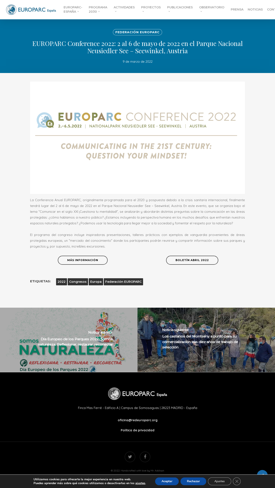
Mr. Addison (157, 470)
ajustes (140, 483)
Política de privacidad (137, 430)
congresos (78, 282)
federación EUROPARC (123, 282)
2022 (62, 282)
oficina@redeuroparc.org (137, 420)
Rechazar (193, 481)
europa (96, 282)
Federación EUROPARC (137, 32)
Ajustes (219, 481)
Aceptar (167, 481)
